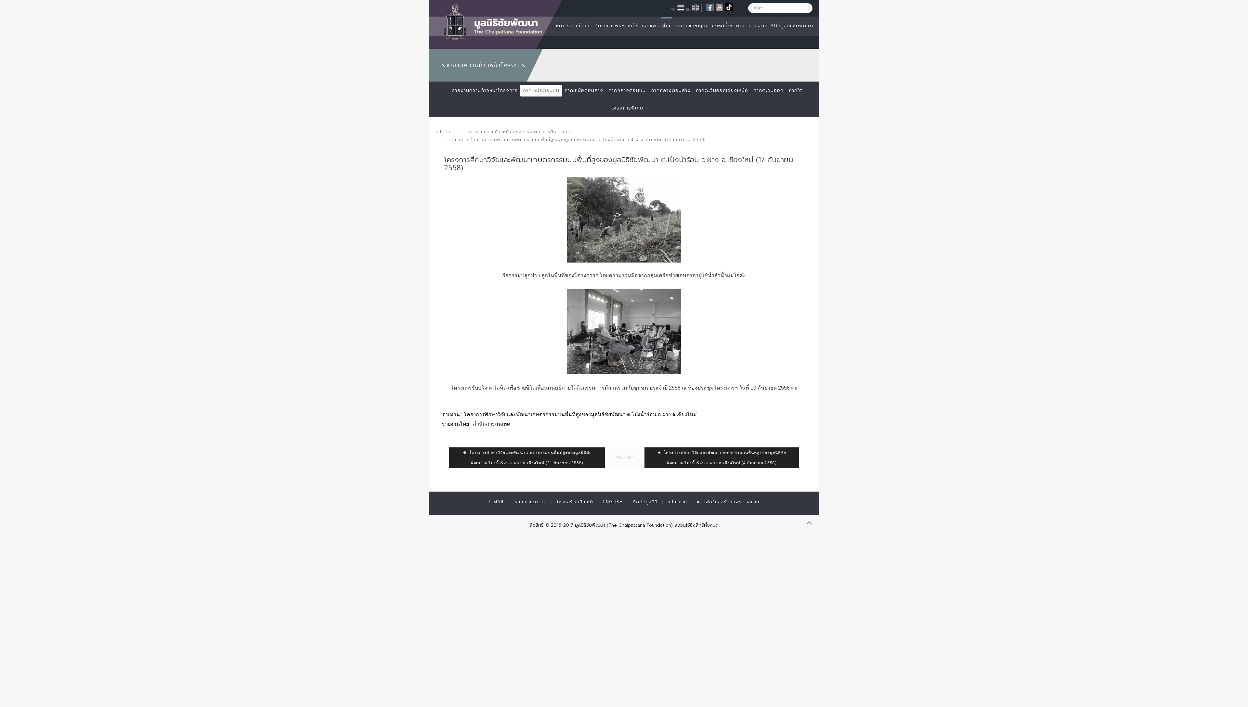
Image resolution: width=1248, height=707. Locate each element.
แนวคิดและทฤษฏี (691, 25)
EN (688, 9)
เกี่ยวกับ (584, 25)
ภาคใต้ (796, 90)
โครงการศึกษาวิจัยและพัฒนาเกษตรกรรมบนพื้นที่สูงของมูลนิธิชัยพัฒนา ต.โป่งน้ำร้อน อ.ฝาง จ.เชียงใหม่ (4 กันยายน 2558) (724, 457)
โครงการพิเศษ (627, 108)
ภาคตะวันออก (768, 90)
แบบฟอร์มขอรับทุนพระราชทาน (728, 502)
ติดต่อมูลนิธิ (645, 502)
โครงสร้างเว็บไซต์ (575, 502)
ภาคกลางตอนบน (627, 90)
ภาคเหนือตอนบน (541, 90)
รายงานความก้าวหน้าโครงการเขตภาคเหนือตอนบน (520, 132)
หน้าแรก (564, 25)
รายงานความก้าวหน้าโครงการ (485, 90)
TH (673, 9)
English (613, 502)
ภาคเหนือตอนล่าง (584, 90)
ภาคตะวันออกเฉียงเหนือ (722, 90)
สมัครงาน (677, 502)
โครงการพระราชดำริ (617, 25)
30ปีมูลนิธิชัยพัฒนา (792, 25)
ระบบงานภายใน (531, 502)
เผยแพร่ (650, 25)
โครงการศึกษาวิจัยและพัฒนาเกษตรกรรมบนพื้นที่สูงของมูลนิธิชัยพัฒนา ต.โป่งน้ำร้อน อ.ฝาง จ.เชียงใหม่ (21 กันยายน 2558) (530, 457)
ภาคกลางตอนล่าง (671, 90)
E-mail (497, 502)
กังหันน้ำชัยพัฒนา (731, 25)
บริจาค (760, 25)
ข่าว (666, 25)
